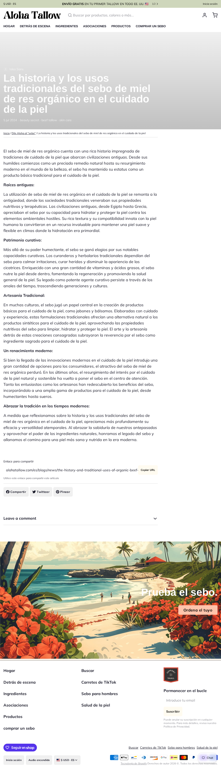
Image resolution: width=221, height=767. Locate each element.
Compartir (18, 496)
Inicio (6, 137)
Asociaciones (94, 30)
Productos (121, 30)
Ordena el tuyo (197, 614)
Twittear (43, 496)
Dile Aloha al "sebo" (24, 137)
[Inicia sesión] (203, 19)
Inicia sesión (210, 6)
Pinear (65, 496)
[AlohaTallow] (32, 19)
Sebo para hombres (99, 698)
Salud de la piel (95, 709)
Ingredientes (66, 30)
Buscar (87, 674)
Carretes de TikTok (98, 686)
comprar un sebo (151, 30)
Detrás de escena (35, 30)
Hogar (9, 30)
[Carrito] (213, 19)
